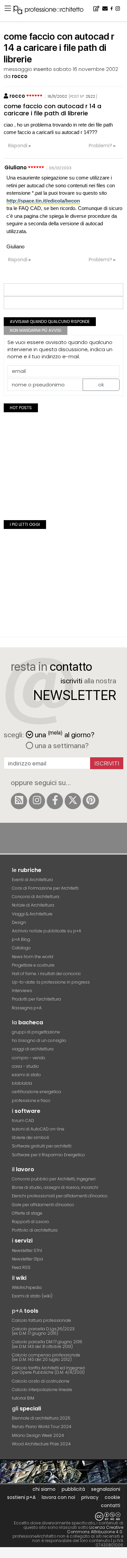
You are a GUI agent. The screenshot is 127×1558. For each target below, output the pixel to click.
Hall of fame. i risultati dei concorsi (46, 973)
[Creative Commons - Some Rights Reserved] (63, 1516)
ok (101, 384)
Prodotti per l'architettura (36, 999)
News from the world (32, 957)
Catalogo (21, 948)
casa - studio (25, 1066)
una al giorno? (64, 734)
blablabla (22, 1083)
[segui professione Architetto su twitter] (73, 801)
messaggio (18, 69)
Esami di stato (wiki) (32, 1296)
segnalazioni (105, 1489)
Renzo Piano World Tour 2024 (41, 1426)
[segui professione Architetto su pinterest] (91, 801)
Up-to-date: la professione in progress (51, 982)
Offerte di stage (27, 1213)
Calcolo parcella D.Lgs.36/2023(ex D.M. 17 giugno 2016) (43, 1331)
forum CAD (23, 1120)
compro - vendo (28, 1058)
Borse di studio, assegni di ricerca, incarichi (55, 1187)
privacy (90, 1497)
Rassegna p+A (27, 1008)
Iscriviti (106, 763)
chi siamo (44, 1489)
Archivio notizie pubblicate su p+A (46, 931)
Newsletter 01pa (27, 1259)
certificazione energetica (36, 1092)
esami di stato (26, 1075)
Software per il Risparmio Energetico (48, 1155)
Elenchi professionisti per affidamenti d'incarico (60, 1196)
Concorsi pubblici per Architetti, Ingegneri (54, 1179)
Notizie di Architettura (33, 905)
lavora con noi (58, 1497)
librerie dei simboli (30, 1137)
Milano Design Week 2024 (38, 1435)
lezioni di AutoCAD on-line (38, 1129)
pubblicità (73, 1489)
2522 (90, 96)
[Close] (4, 1555)
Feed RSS (21, 1267)
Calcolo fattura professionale (41, 1320)
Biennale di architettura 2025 (41, 1418)
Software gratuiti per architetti (41, 1146)
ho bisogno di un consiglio (39, 1040)
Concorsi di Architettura (35, 896)
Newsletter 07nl (27, 1250)
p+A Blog (21, 939)
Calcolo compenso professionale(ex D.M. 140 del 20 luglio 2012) (46, 1357)
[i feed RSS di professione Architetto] (19, 801)
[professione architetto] (52, 11)
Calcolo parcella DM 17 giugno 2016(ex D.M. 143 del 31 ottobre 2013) (47, 1344)
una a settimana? (61, 745)
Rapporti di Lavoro (30, 1221)
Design (19, 922)
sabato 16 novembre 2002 (85, 69)
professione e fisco (31, 1100)
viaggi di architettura (33, 1049)
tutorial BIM (23, 1398)
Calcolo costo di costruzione (40, 1381)
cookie (112, 1497)
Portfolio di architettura (35, 1230)
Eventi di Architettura (32, 879)
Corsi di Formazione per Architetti (45, 888)
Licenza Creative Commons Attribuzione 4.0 (95, 1529)
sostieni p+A (21, 1497)
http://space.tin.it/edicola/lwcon (43, 201)
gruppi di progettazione (36, 1032)
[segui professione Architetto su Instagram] (37, 801)
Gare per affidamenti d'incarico (43, 1205)
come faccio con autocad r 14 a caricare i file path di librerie (52, 110)
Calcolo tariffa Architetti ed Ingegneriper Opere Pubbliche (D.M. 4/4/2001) (48, 1370)
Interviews (22, 990)
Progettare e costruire (33, 965)
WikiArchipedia (27, 1287)
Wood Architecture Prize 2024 (41, 1444)
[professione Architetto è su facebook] (55, 801)
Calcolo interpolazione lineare (42, 1389)
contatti (110, 1505)
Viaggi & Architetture (32, 914)
